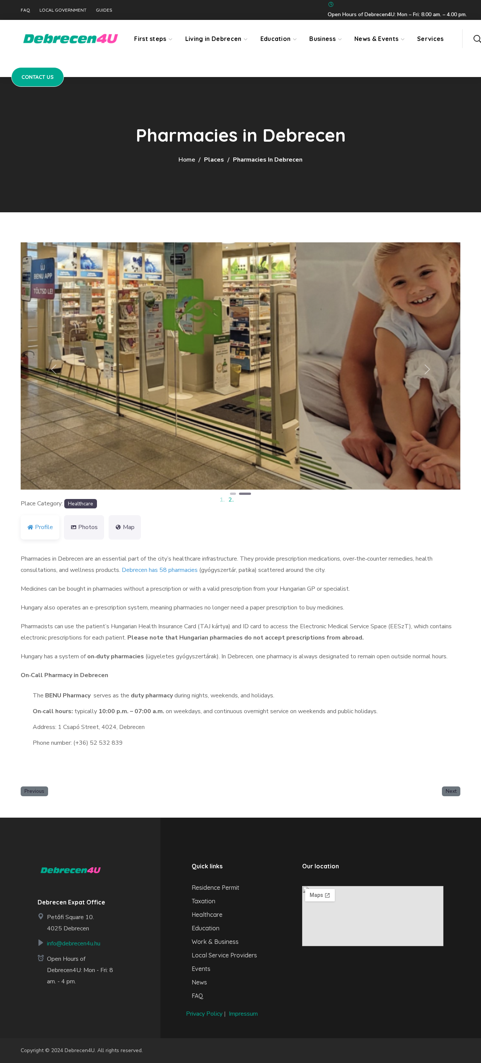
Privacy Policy (204, 1014)
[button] (477, 38)
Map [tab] (129, 527)
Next (451, 791)
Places (214, 160)
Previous (34, 791)
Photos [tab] (88, 527)
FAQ (25, 10)
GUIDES (104, 10)
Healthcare (80, 503)
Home (186, 160)
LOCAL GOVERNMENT (62, 10)
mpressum (244, 1014)
